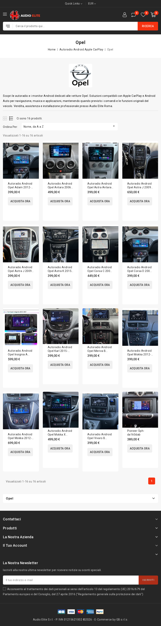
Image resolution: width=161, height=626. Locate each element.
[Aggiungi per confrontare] (33, 148)
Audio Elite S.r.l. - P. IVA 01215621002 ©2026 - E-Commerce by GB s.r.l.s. (80, 619)
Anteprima (33, 156)
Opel (9, 498)
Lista (11, 118)
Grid (5, 118)
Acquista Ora (20, 201)
